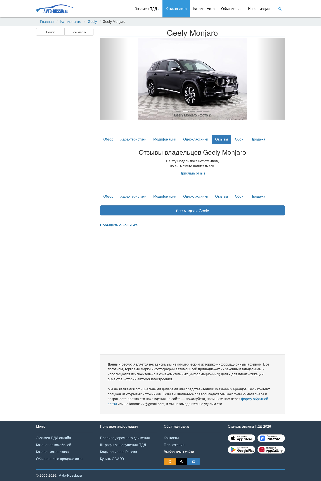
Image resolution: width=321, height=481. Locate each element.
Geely (92, 21)
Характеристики (133, 139)
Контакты (171, 437)
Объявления (231, 8)
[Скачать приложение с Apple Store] (241, 438)
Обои (239, 139)
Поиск (50, 32)
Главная (47, 21)
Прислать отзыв (192, 173)
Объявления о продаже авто (59, 458)
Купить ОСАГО (112, 458)
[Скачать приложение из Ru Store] (271, 438)
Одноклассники (195, 139)
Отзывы (221, 139)
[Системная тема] (193, 461)
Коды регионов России (118, 451)
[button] (114, 79)
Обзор (108, 139)
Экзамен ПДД (146, 8)
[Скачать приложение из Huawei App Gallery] (271, 450)
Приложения (174, 444)
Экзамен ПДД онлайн (53, 437)
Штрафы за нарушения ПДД (123, 444)
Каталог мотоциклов (52, 451)
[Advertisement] (64, 106)
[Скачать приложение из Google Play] (241, 450)
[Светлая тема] (170, 461)
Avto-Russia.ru (70, 475)
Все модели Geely (192, 210)
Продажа (257, 139)
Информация (259, 8)
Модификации (164, 139)
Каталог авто (176, 8)
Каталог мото (204, 8)
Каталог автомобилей (53, 444)
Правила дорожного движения (125, 437)
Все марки (79, 32)
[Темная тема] (182, 461)
